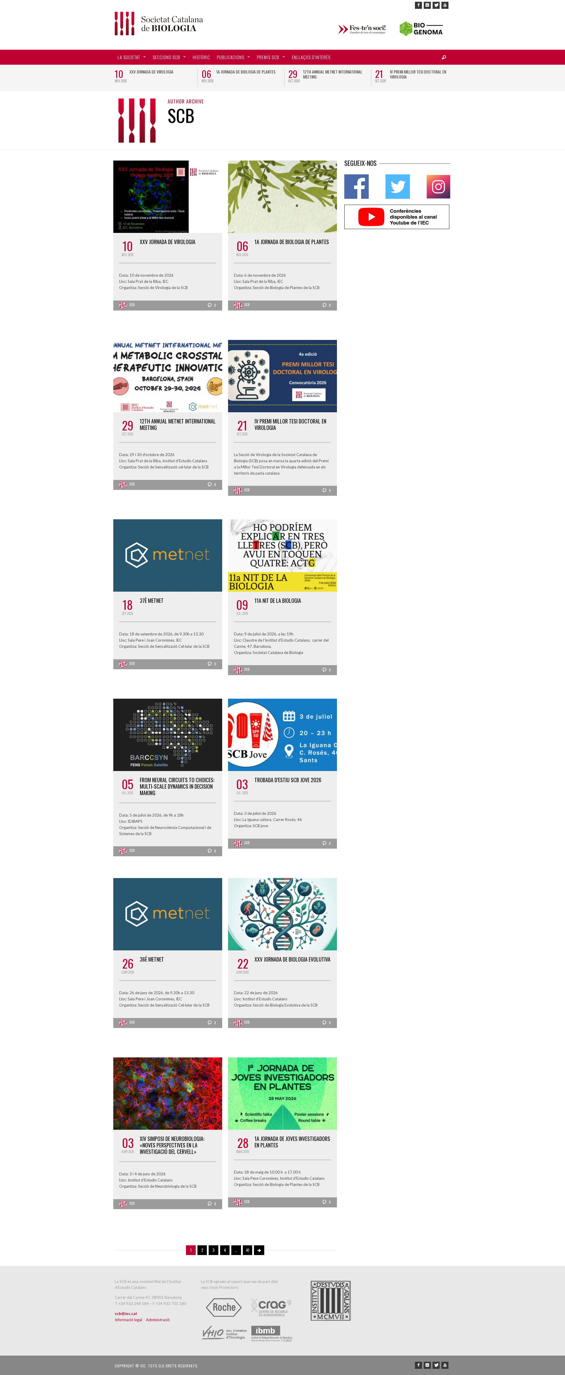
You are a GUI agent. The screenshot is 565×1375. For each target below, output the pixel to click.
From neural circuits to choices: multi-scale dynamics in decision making (177, 786)
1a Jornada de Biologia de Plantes (245, 71)
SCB (132, 304)
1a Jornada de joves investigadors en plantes (292, 1142)
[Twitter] (436, 5)
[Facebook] (418, 5)
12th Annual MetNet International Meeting (332, 74)
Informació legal (129, 1319)
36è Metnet (152, 959)
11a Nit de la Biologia (278, 600)
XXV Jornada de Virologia (151, 71)
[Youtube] (444, 5)
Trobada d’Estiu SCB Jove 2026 (288, 780)
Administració (158, 1319)
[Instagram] (427, 5)
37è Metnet (152, 600)
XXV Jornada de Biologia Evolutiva (292, 959)
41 (247, 1250)
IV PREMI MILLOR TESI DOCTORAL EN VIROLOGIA (418, 74)
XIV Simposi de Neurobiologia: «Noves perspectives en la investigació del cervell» (172, 1145)
